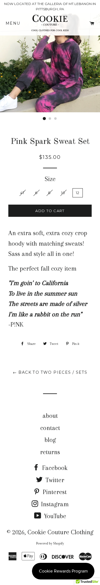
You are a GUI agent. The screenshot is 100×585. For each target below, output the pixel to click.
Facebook (54, 467)
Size (50, 178)
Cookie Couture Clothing (60, 532)
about (50, 415)
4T (22, 192)
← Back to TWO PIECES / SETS (50, 372)
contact (50, 427)
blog (50, 439)
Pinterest (54, 491)
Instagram (54, 504)
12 (78, 192)
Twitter (54, 480)
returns (50, 452)
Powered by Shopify (50, 543)
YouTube (54, 516)
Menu (15, 23)
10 (63, 192)
